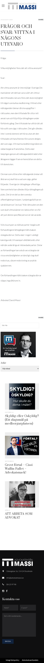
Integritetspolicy (12, 660)
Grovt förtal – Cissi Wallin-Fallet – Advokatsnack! (19, 468)
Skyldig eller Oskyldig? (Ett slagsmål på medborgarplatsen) (22, 420)
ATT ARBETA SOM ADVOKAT (19, 516)
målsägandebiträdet (28, 154)
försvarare (29, 138)
